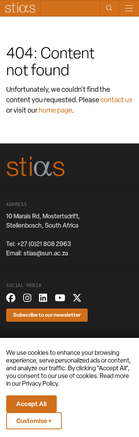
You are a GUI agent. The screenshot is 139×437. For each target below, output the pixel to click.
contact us (116, 99)
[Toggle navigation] (129, 8)
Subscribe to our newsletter (47, 314)
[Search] (109, 8)
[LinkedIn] (43, 297)
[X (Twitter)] (77, 297)
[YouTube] (60, 297)
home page (55, 110)
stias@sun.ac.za (46, 253)
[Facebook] (10, 297)
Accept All (31, 404)
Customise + (34, 421)
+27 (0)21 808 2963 (44, 244)
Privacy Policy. (41, 384)
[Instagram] (27, 297)
